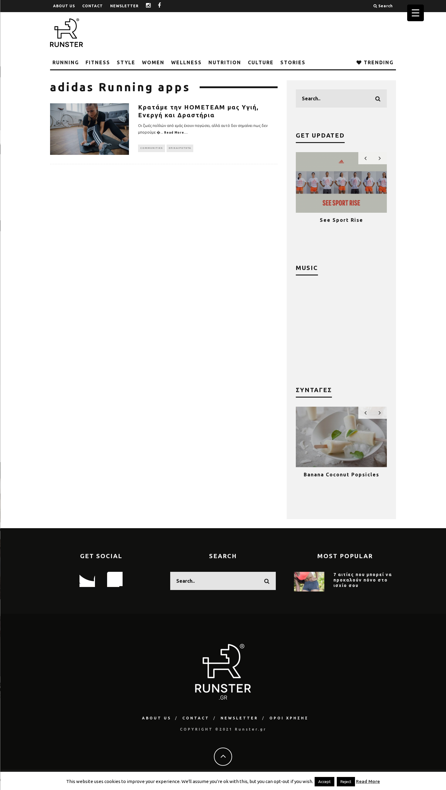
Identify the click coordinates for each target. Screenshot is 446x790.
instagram (153, 6)
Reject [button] (345, 781)
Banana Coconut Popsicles (341, 474)
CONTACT (92, 6)
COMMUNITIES (151, 148)
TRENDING (378, 62)
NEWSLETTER (124, 6)
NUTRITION (224, 62)
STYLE (126, 62)
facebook (164, 6)
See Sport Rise (341, 220)
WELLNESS (186, 62)
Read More (368, 781)
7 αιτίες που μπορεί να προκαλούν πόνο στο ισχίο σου (362, 580)
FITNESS (98, 62)
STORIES (293, 62)
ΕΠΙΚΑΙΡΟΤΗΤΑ (180, 148)
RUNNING (65, 62)
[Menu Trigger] (415, 13)
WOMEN (153, 62)
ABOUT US (64, 6)
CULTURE (261, 62)
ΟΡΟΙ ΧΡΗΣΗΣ (289, 718)
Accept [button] (324, 781)
